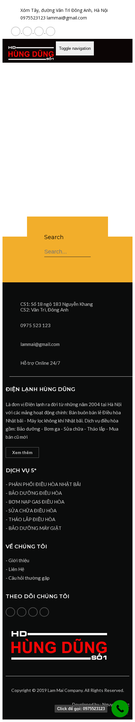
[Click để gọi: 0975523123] (120, 708)
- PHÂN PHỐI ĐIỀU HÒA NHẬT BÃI (43, 484)
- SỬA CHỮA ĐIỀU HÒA (31, 510)
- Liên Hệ (15, 569)
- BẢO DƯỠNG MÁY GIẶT (34, 528)
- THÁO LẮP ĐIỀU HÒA (30, 519)
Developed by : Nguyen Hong (100, 704)
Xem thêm (22, 452)
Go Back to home (67, 177)
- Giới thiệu (17, 560)
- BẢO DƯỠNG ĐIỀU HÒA (34, 493)
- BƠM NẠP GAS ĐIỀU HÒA (35, 502)
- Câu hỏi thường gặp (28, 578)
